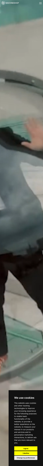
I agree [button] (25, 448)
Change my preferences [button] (26, 458)
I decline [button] (26, 453)
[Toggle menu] (40, 3)
